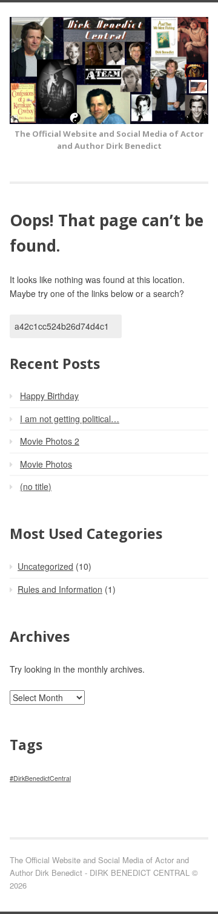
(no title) (35, 486)
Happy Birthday (49, 396)
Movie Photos (46, 464)
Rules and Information (60, 589)
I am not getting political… (69, 419)
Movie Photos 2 (49, 441)
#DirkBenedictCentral (40, 778)
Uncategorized (45, 566)
